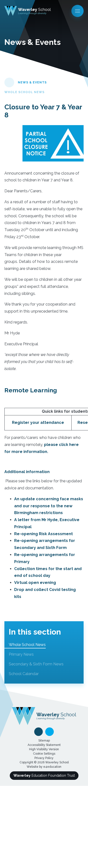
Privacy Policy (44, 758)
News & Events (32, 82)
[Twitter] (49, 731)
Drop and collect (31, 589)
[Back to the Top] (38, 731)
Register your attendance (38, 422)
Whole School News (24, 92)
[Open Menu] (77, 11)
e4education (52, 766)
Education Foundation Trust (44, 775)
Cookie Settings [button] (44, 753)
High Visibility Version (44, 749)
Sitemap (44, 740)
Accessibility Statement (44, 745)
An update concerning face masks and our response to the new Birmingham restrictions (48, 506)
